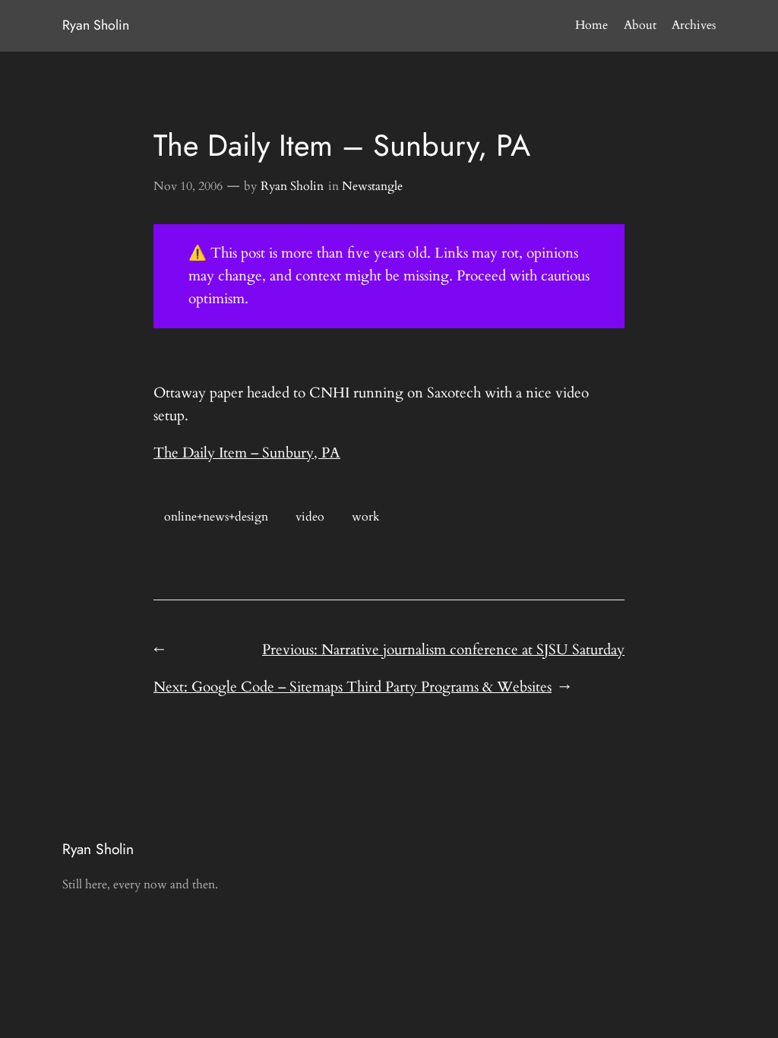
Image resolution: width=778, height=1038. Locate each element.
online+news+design (216, 516)
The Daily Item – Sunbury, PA (246, 453)
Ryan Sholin (95, 25)
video (310, 516)
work (366, 516)
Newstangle (372, 186)
